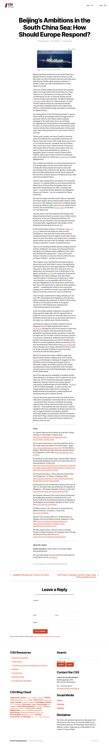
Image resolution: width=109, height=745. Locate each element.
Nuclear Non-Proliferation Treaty (30, 712)
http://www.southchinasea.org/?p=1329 (47, 448)
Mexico (39, 708)
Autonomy (29, 698)
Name (35, 615)
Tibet (32, 717)
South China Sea (52, 564)
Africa (23, 698)
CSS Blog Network (21, 741)
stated (73, 385)
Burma (34, 698)
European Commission (28, 702)
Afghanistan (15, 698)
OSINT (42, 712)
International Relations (26, 706)
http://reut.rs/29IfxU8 (40, 513)
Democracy (38, 700)
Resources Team (18, 677)
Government (26, 704)
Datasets (15, 669)
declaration (37, 329)
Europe (18, 702)
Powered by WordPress (36, 741)
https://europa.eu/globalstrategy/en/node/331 (49, 537)
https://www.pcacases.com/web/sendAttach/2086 (50, 492)
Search (61, 664)
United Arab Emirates (44, 717)
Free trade (18, 704)
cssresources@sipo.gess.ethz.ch (68, 688)
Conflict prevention (16, 700)
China (36, 564)
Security (38, 715)
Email (57, 615)
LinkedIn (60, 708)
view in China (59, 208)
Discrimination (48, 700)
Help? (70, 664)
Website (35, 622)
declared (36, 360)
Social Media (15, 717)
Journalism (39, 706)
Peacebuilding (15, 715)
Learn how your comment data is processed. (47, 636)
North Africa (38, 710)
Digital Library (17, 661)
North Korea (15, 712)
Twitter (60, 700)
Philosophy (25, 714)
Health (34, 704)
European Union (43, 564)
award (49, 274)
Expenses (12, 704)
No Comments (68, 41)
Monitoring (23, 710)
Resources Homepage (20, 658)
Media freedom (31, 708)
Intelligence (13, 706)
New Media (30, 710)
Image (38, 69)
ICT (49, 704)
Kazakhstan (47, 706)
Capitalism (40, 698)
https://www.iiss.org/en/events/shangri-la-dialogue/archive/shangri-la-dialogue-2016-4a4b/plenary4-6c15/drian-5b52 (50, 523)
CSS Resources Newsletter (22, 681)
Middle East (15, 710)
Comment (36, 600)
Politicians (31, 714)
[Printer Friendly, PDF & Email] (71, 49)
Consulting (25, 700)
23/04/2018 (56, 41)
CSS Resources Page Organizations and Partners (30, 665)
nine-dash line (63, 157)
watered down (67, 345)
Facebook (60, 704)
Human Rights (42, 704)
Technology (26, 717)
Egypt (12, 702)
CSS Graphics (17, 673)
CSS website (53, 557)
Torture (36, 717)
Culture (30, 700)
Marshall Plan (22, 708)
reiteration (37, 101)
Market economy (14, 708)
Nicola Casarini (45, 41)
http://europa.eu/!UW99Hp (47, 505)
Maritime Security (62, 564)
